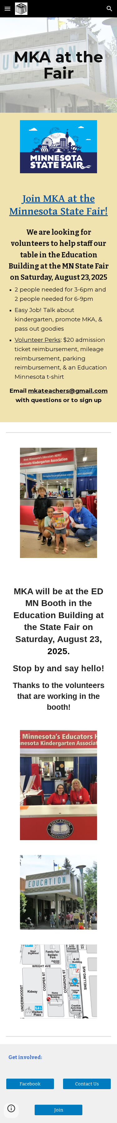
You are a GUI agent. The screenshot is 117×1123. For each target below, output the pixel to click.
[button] (7, 8)
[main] (58, 65)
